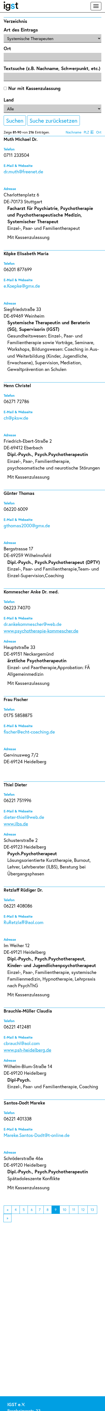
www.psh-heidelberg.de (27, 1050)
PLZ (86, 132)
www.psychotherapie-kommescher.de (41, 631)
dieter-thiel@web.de (24, 817)
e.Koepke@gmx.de (22, 286)
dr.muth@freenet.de (23, 171)
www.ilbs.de (16, 824)
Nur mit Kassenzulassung (34, 88)
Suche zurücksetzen (53, 120)
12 (82, 1209)
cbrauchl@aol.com (22, 1043)
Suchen (14, 120)
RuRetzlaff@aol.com (23, 922)
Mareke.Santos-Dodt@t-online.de (37, 1135)
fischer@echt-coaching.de (29, 732)
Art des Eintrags (21, 30)
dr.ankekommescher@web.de (33, 624)
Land (9, 100)
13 (92, 1209)
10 (64, 1209)
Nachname (73, 132)
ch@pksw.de (16, 418)
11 (73, 1209)
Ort (7, 48)
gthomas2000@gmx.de (27, 525)
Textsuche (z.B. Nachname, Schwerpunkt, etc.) (52, 68)
